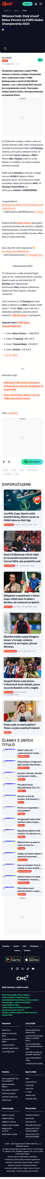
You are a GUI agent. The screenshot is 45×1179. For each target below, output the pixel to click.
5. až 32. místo (11, 355)
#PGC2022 (22, 205)
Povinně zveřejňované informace (27, 1171)
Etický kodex (11, 1171)
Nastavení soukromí (14, 1165)
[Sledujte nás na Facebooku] (12, 969)
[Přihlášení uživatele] (35, 3)
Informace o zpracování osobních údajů (18, 1162)
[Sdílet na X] (9, 462)
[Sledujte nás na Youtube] (33, 969)
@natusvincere (9, 205)
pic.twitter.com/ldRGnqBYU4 (15, 251)
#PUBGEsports (34, 205)
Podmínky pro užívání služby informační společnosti (22, 1159)
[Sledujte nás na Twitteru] (22, 969)
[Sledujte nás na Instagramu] (17, 969)
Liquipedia (13, 413)
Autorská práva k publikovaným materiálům (22, 1157)
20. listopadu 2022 (34, 255)
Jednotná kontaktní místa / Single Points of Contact (22, 1168)
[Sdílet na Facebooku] (4, 462)
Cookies (36, 1162)
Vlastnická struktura (29, 1165)
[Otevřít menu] (40, 3)
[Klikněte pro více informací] (5, 48)
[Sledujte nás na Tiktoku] (28, 969)
